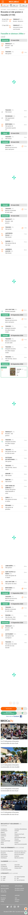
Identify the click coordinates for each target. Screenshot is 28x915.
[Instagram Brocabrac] (16, 908)
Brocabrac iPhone (19, 890)
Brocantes (3, 852)
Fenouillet (21, 9)
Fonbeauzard (4, 830)
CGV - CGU (3, 890)
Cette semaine (4, 868)
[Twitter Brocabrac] (8, 908)
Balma (2, 844)
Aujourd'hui (3, 864)
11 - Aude (3, 878)
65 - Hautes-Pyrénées (20, 876)
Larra (16, 832)
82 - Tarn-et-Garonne (19, 880)
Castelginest (4, 829)
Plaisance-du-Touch (19, 834)
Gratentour (3, 835)
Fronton (16, 842)
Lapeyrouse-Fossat (5, 841)
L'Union (2, 837)
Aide (16, 898)
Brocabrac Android (19, 888)
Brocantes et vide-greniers (7, 851)
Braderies (17, 856)
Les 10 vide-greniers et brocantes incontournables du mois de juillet (10, 766)
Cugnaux (17, 835)
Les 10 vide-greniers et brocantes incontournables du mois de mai (10, 813)
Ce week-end (4, 866)
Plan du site (3, 892)
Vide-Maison (4, 858)
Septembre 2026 (18, 866)
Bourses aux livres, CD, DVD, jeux (21, 851)
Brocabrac (3, 898)
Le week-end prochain (6, 870)
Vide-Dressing (4, 856)
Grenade (17, 830)
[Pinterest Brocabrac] (19, 908)
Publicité (3, 899)
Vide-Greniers (4, 854)
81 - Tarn (17, 878)
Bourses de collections (20, 852)
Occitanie (3, 9)
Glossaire (17, 899)
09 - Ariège (3, 876)
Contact (17, 901)
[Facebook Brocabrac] (12, 908)
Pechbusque (18, 841)
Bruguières (3, 834)
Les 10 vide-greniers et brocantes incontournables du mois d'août (10, 742)
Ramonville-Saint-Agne (20, 837)
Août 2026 (17, 864)
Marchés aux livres (19, 858)
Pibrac (2, 842)
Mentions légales (5, 888)
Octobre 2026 (18, 868)
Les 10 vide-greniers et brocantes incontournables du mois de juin (10, 790)
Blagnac (3, 832)
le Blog (2, 901)
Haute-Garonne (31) (12, 9)
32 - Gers (3, 880)
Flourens (17, 839)
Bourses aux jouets (19, 854)
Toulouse (3, 839)
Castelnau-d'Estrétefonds (21, 829)
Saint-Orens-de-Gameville (21, 844)
